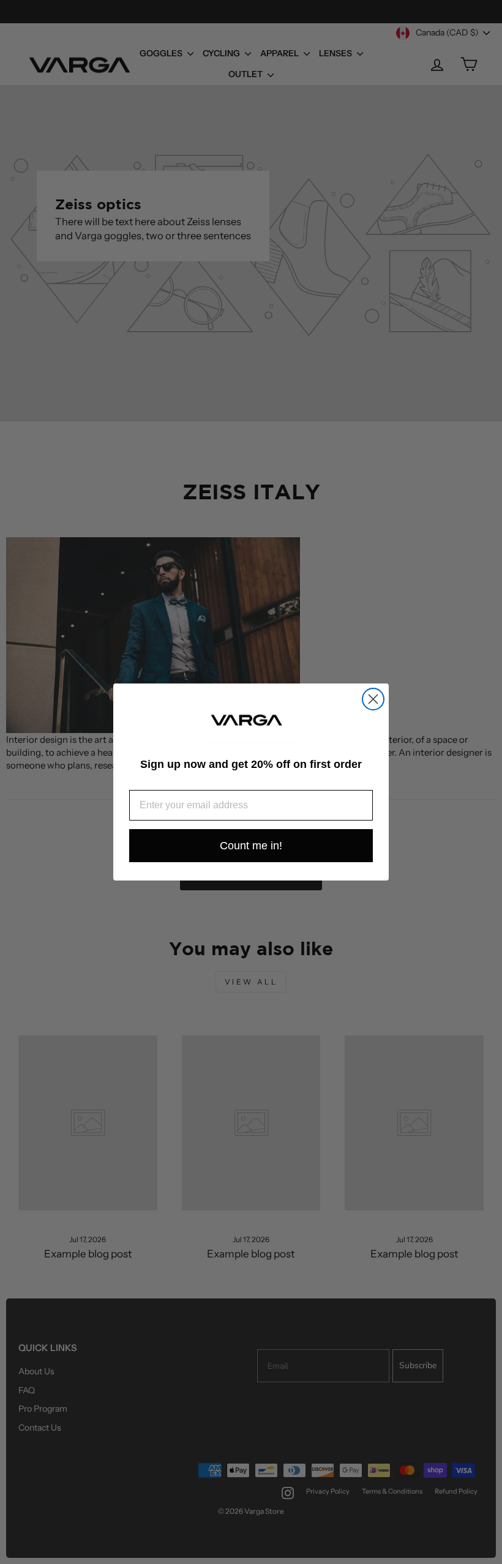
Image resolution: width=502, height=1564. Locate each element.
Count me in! (251, 846)
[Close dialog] (373, 699)
